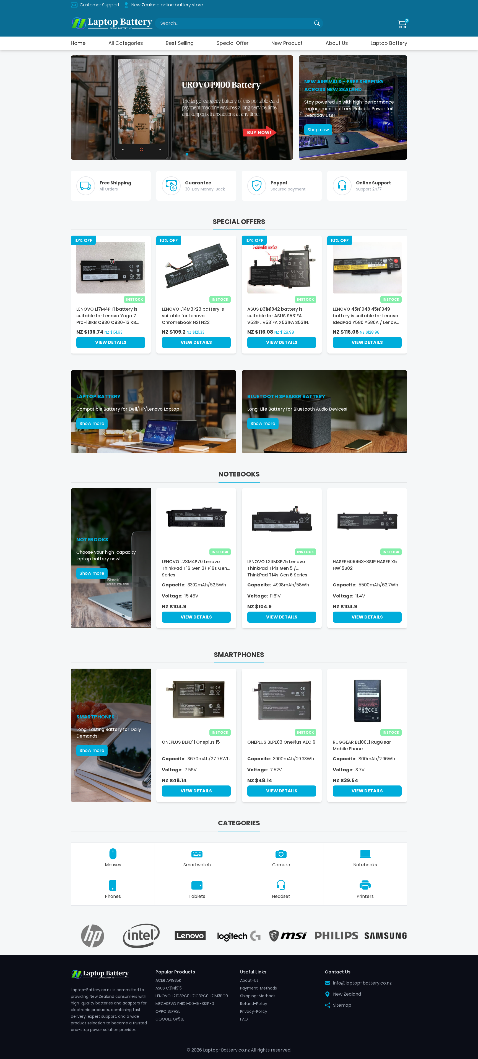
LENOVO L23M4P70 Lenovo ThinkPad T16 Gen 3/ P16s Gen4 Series (196, 568)
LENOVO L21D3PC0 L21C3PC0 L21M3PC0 (191, 996)
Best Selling (180, 43)
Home (78, 43)
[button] (177, 154)
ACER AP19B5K (168, 980)
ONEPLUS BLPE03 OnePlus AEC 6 (281, 742)
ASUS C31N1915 (168, 988)
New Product (287, 43)
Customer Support (99, 5)
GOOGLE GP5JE (169, 1019)
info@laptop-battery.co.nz (362, 983)
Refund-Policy (253, 1003)
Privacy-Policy (253, 1011)
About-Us (249, 980)
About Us (337, 43)
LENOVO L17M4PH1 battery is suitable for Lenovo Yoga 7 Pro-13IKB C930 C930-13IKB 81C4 (106, 316)
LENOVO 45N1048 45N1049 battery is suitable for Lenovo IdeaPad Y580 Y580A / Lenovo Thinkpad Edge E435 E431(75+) (367, 316)
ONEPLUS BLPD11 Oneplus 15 (191, 742)
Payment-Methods (258, 988)
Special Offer (233, 43)
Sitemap (342, 1005)
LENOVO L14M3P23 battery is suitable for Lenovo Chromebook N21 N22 (193, 316)
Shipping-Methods (258, 996)
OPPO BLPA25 (168, 1011)
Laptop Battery (389, 43)
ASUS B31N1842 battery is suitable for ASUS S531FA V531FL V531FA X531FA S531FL (278, 316)
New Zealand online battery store (167, 5)
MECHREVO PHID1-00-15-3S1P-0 (184, 1003)
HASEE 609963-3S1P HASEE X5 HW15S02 (365, 564)
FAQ (244, 1019)
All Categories (125, 43)
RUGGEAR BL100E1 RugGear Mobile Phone (362, 745)
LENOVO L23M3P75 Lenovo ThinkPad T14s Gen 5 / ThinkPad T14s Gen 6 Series (277, 568)
